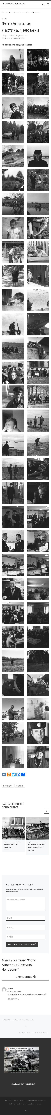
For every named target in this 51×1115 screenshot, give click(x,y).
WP (19, 1104)
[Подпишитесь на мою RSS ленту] (25, 1110)
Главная (4, 13)
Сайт (10, 937)
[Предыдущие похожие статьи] (41, 811)
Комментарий (16, 900)
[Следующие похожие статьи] (46, 811)
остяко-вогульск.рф (20, 1100)
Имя (9, 918)
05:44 (19, 991)
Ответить (13, 999)
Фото (11, 13)
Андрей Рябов (8, 36)
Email (10, 927)
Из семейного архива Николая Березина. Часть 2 (36, 847)
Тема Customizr (36, 1104)
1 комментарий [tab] (25, 977)
